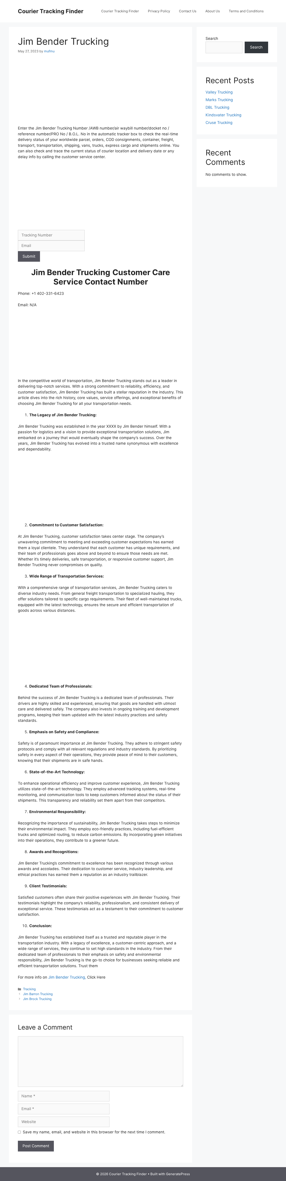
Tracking (29, 989)
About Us (212, 11)
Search (212, 38)
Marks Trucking (219, 100)
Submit (29, 256)
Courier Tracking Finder (50, 11)
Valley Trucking (219, 92)
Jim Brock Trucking (37, 999)
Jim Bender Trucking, (67, 977)
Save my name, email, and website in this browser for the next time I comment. (94, 1132)
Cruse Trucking (219, 122)
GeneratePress (178, 1174)
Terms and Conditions (246, 11)
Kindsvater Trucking (223, 115)
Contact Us (187, 11)
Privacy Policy (159, 11)
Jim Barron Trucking (38, 994)
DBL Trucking (217, 107)
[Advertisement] (100, 92)
